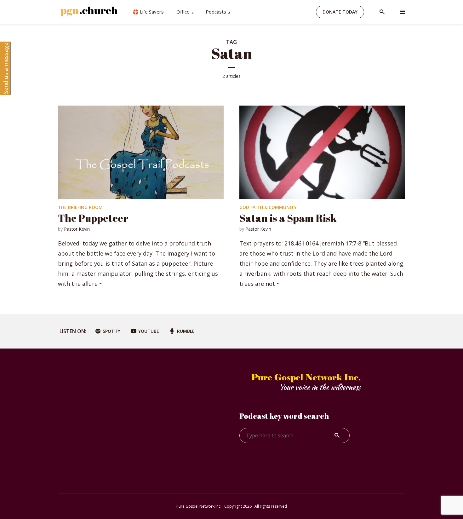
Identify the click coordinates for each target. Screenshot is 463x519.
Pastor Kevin (77, 229)
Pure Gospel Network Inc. (198, 506)
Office (183, 12)
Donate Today (340, 12)
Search (337, 435)
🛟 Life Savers (148, 12)
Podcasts (216, 12)
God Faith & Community (268, 207)
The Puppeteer (93, 218)
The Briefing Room (80, 207)
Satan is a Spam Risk (288, 218)
